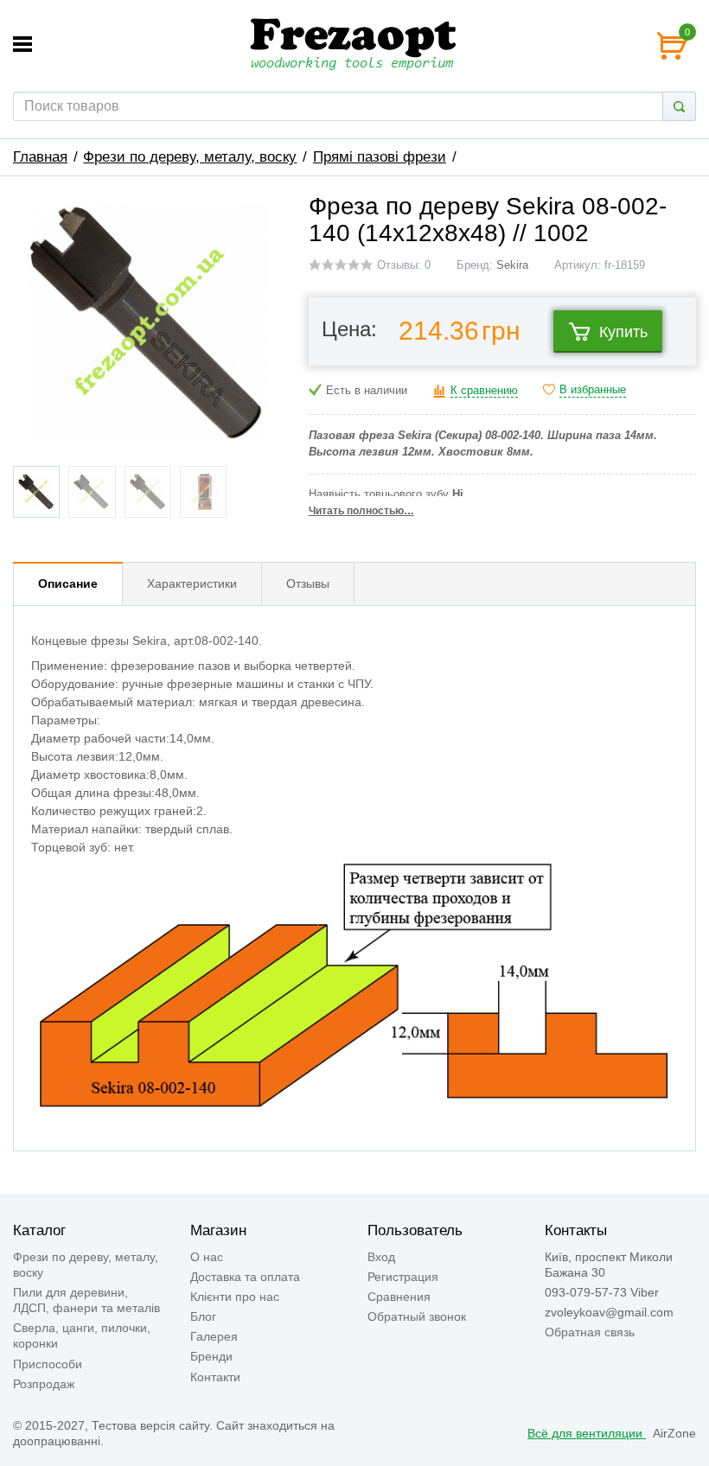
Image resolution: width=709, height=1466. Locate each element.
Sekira (512, 265)
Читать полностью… (361, 511)
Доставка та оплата (245, 1277)
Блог (203, 1316)
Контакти (215, 1377)
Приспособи (47, 1364)
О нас (206, 1257)
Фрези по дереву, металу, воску (190, 157)
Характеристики (192, 583)
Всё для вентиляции (586, 1433)
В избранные (592, 390)
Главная (40, 157)
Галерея (214, 1336)
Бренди (211, 1356)
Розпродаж (43, 1384)
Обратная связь (590, 1332)
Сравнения (399, 1296)
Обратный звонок (416, 1316)
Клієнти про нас (234, 1296)
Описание (68, 583)
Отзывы (307, 583)
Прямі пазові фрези (379, 157)
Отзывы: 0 (404, 265)
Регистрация (402, 1277)
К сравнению (484, 391)
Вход (381, 1257)
